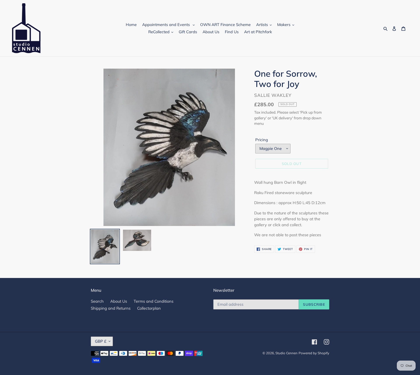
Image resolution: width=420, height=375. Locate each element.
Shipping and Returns (111, 308)
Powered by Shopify (314, 353)
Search (97, 301)
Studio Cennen (286, 353)
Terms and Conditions (153, 301)
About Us (118, 301)
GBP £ (101, 341)
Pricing (261, 139)
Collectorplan (149, 308)
